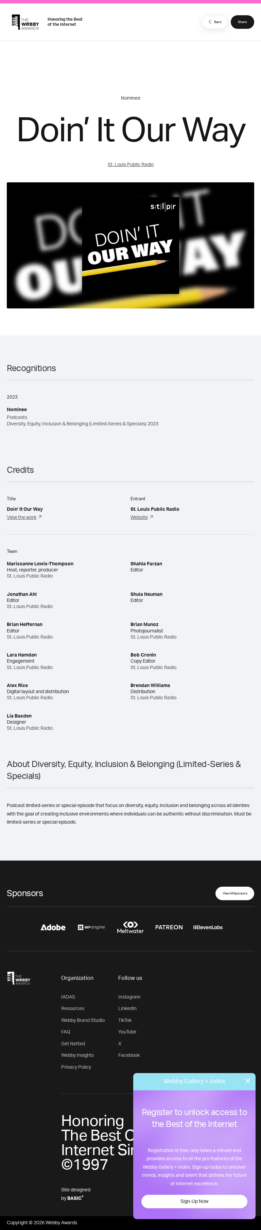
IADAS (68, 997)
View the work (21, 517)
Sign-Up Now (194, 1201)
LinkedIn (127, 1008)
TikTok (125, 1020)
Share (242, 22)
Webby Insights (77, 1055)
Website (139, 517)
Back (218, 22)
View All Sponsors (235, 893)
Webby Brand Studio (83, 1020)
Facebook (129, 1055)
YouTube (127, 1032)
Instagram (129, 997)
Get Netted (73, 1044)
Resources (72, 1008)
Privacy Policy (76, 1067)
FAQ (65, 1032)
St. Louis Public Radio (131, 164)
